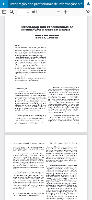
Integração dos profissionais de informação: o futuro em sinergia (51, 4)
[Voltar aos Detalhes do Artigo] (4, 4)
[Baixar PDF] (88, 4)
